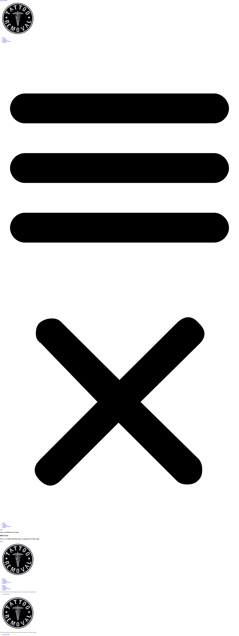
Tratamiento (4, 40)
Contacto (4, 42)
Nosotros (4, 38)
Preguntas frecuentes (6, 41)
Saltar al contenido (3, 0)
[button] (119, 282)
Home (3, 37)
